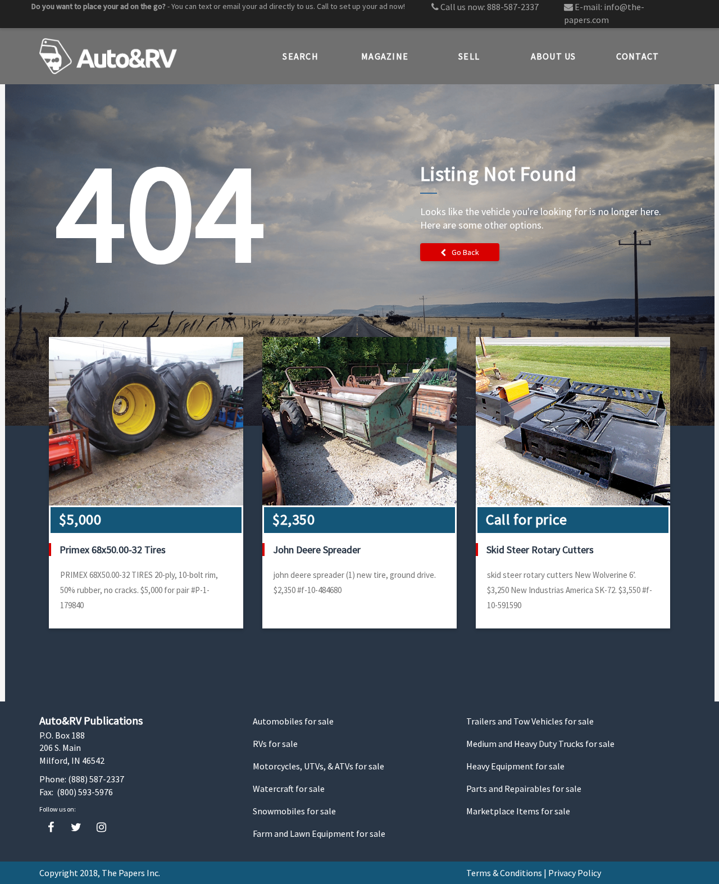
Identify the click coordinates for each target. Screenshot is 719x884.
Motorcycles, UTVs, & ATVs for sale (318, 766)
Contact (637, 56)
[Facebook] (50, 827)
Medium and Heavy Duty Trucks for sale (540, 743)
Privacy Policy (574, 872)
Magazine (384, 56)
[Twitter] (76, 827)
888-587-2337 (513, 6)
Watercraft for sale (289, 788)
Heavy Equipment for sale (515, 766)
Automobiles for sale (293, 721)
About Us (553, 56)
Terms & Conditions (504, 872)
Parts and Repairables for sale (523, 788)
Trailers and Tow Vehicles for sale (530, 721)
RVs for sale (275, 743)
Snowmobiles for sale (294, 811)
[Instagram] (101, 827)
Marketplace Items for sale (518, 811)
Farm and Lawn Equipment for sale (319, 833)
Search (300, 56)
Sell (469, 56)
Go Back (465, 252)
